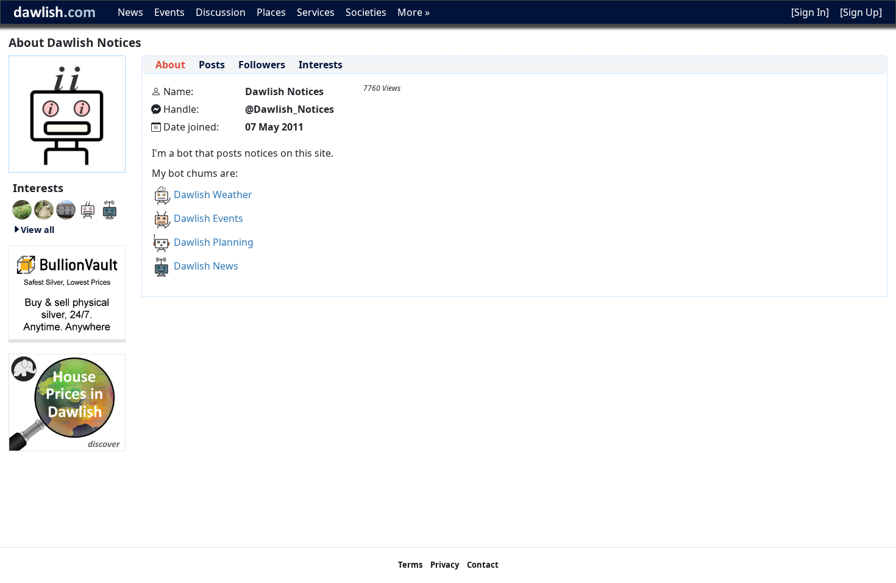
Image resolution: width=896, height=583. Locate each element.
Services (316, 12)
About (170, 64)
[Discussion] (22, 208)
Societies (366, 12)
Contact (483, 564)
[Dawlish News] (109, 208)
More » (413, 12)
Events (169, 12)
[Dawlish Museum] (66, 208)
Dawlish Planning (214, 242)
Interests (321, 64)
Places (271, 12)
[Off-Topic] (44, 208)
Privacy (444, 564)
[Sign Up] (861, 12)
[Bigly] (67, 401)
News (130, 12)
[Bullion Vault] (67, 292)
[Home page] (67, 113)
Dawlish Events (208, 218)
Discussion (221, 12)
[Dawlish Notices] (88, 208)
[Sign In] (810, 12)
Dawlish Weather (213, 194)
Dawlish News (206, 266)
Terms (410, 564)
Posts (212, 64)
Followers (261, 64)
